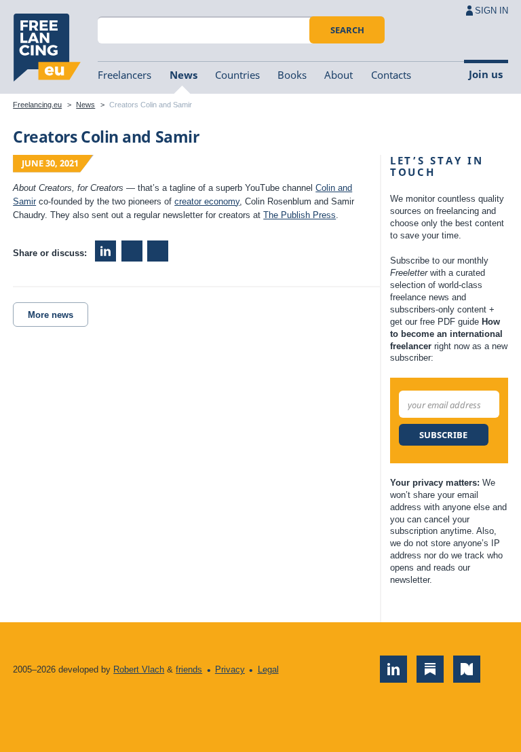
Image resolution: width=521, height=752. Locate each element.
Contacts (391, 75)
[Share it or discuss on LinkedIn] (105, 251)
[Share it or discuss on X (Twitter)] (157, 251)
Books (292, 75)
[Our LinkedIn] (393, 669)
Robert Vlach (138, 669)
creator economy (206, 201)
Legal (268, 669)
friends (189, 669)
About (338, 75)
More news (50, 315)
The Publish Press (299, 215)
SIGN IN (491, 10)
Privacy (230, 669)
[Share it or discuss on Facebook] (131, 251)
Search (347, 30)
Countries (237, 75)
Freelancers (124, 75)
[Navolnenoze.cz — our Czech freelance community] (466, 669)
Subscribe (443, 435)
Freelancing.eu (47, 48)
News (183, 75)
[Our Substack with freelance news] (430, 669)
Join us (486, 74)
